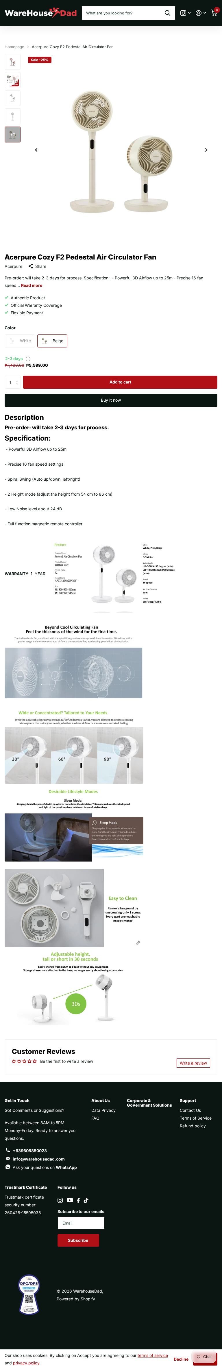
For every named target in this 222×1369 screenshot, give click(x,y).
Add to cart (120, 381)
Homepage (14, 46)
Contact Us (190, 1110)
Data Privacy (103, 1110)
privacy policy (26, 1362)
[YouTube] (70, 1200)
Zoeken (167, 13)
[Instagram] (60, 1200)
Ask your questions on (45, 1167)
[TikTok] (86, 1200)
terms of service (153, 1355)
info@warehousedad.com (39, 1158)
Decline (181, 1359)
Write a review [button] (193, 1062)
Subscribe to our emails (81, 1211)
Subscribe (78, 1240)
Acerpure (13, 266)
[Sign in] (200, 13)
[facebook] (78, 1200)
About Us (100, 1100)
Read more (31, 285)
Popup (28, 358)
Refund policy (193, 1125)
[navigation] (36, 150)
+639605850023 (30, 1150)
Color (10, 327)
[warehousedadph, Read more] (185, 13)
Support (188, 1100)
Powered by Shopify (76, 1298)
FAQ (95, 1118)
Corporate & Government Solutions (149, 1102)
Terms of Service (196, 1118)
